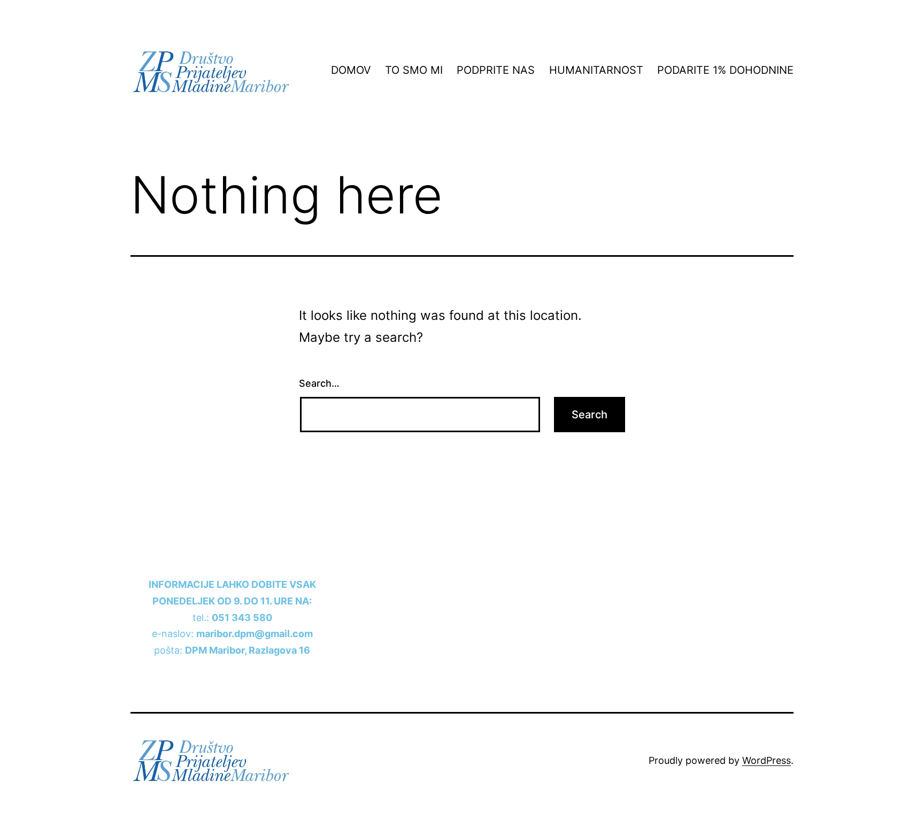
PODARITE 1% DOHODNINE (725, 70)
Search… (319, 383)
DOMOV (351, 70)
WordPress (766, 760)
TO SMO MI (414, 70)
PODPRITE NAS (496, 70)
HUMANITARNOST (596, 70)
